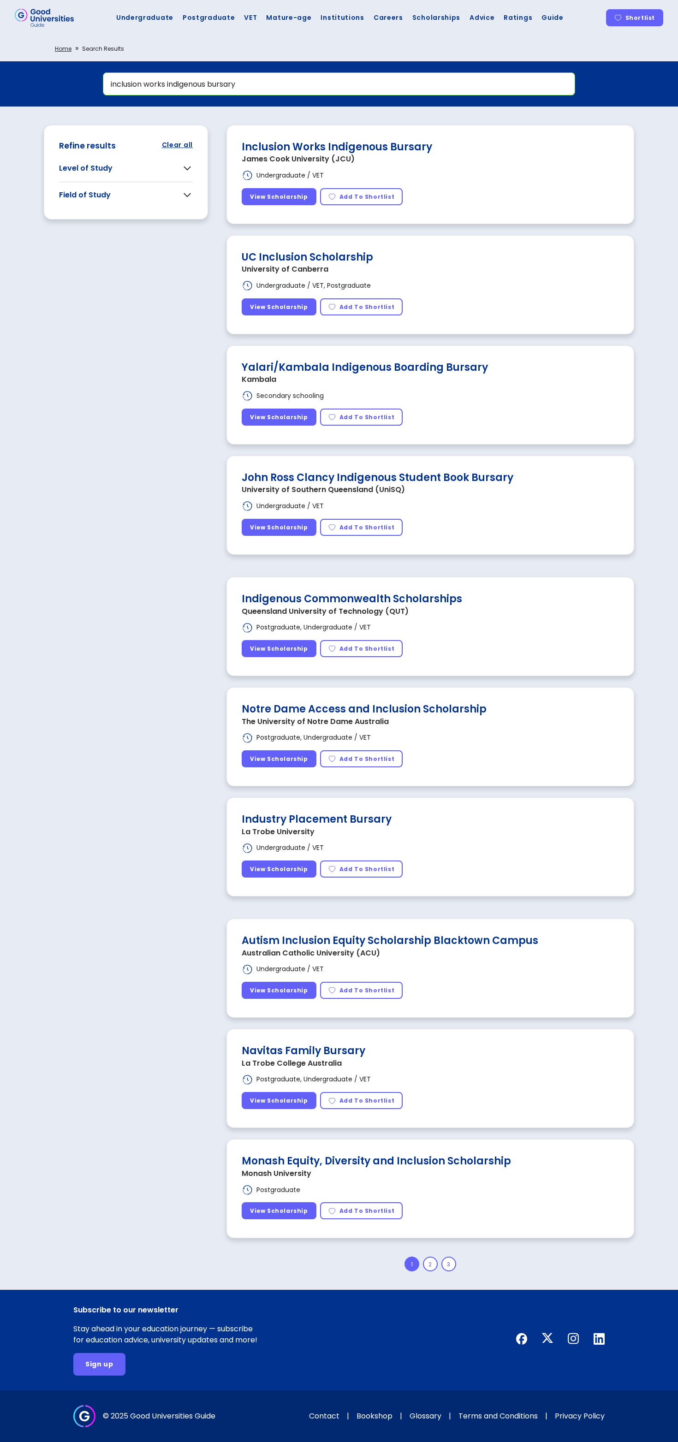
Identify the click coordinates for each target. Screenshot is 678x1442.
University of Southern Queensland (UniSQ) (323, 489)
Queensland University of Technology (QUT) (325, 611)
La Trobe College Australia (292, 1063)
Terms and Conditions (498, 1416)
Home (63, 49)
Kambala (259, 379)
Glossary (425, 1416)
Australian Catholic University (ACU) (311, 953)
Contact (324, 1416)
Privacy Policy (580, 1416)
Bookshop (375, 1416)
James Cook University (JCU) (298, 159)
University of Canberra (285, 269)
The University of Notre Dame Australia (315, 721)
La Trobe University (278, 831)
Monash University (276, 1173)
